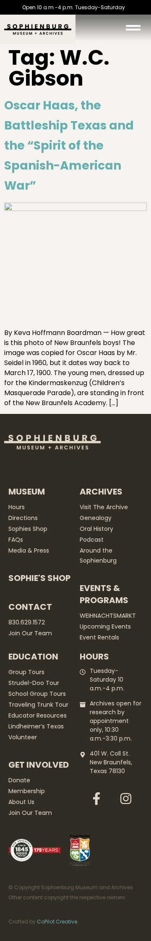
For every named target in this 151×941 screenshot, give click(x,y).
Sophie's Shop (39, 578)
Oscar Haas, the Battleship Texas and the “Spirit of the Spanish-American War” (69, 145)
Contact (30, 607)
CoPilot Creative (57, 921)
